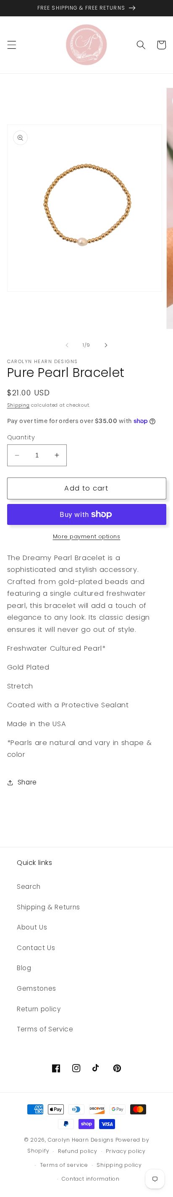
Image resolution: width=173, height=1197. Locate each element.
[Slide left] (67, 345)
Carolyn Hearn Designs (81, 1139)
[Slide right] (106, 345)
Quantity (21, 437)
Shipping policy (119, 1164)
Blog (24, 967)
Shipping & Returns (48, 907)
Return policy (39, 1009)
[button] (11, 45)
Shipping (18, 405)
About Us (32, 927)
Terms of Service (45, 1029)
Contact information (91, 1178)
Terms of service (64, 1164)
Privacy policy (126, 1151)
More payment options (87, 536)
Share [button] (27, 782)
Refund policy (77, 1151)
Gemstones (36, 988)
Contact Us (36, 947)
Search (29, 886)
